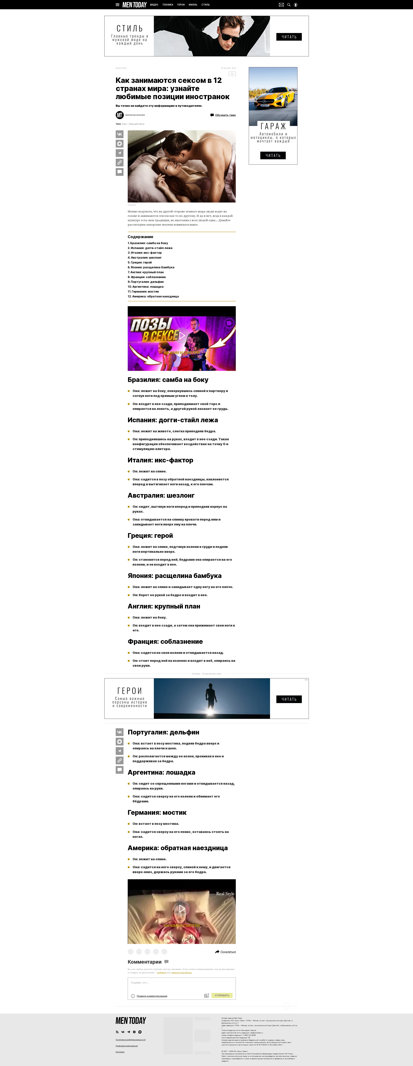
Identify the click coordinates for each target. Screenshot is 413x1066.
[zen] (134, 1031)
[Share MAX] (119, 144)
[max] (140, 1031)
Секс (124, 68)
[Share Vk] (119, 134)
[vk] (122, 1031)
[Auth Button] (295, 5)
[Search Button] (289, 5)
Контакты (120, 1052)
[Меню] (117, 5)
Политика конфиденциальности (131, 1040)
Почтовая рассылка (281, 5)
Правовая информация (127, 1046)
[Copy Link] (119, 162)
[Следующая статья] (206, 1006)
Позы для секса (136, 124)
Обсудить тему (225, 115)
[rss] (117, 1031)
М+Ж (118, 68)
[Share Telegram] (119, 153)
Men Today (135, 5)
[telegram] (128, 1031)
